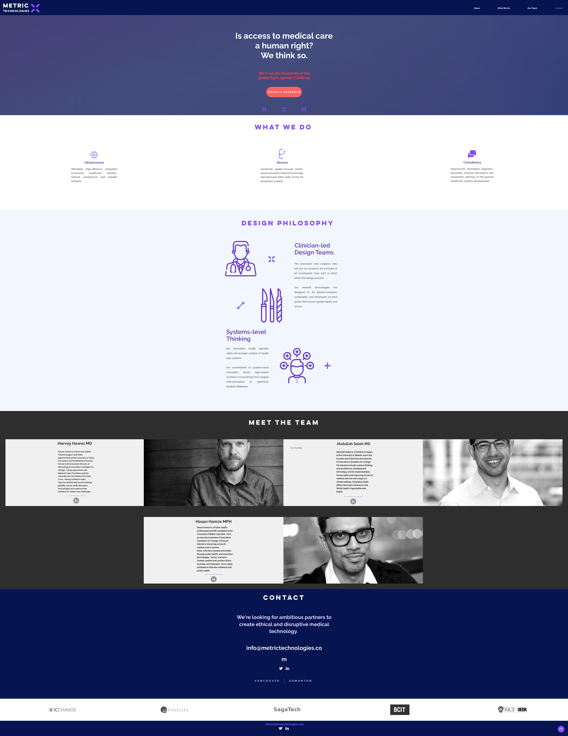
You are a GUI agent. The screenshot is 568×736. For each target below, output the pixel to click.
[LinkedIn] (76, 500)
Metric (16, 5)
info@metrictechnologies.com (284, 724)
